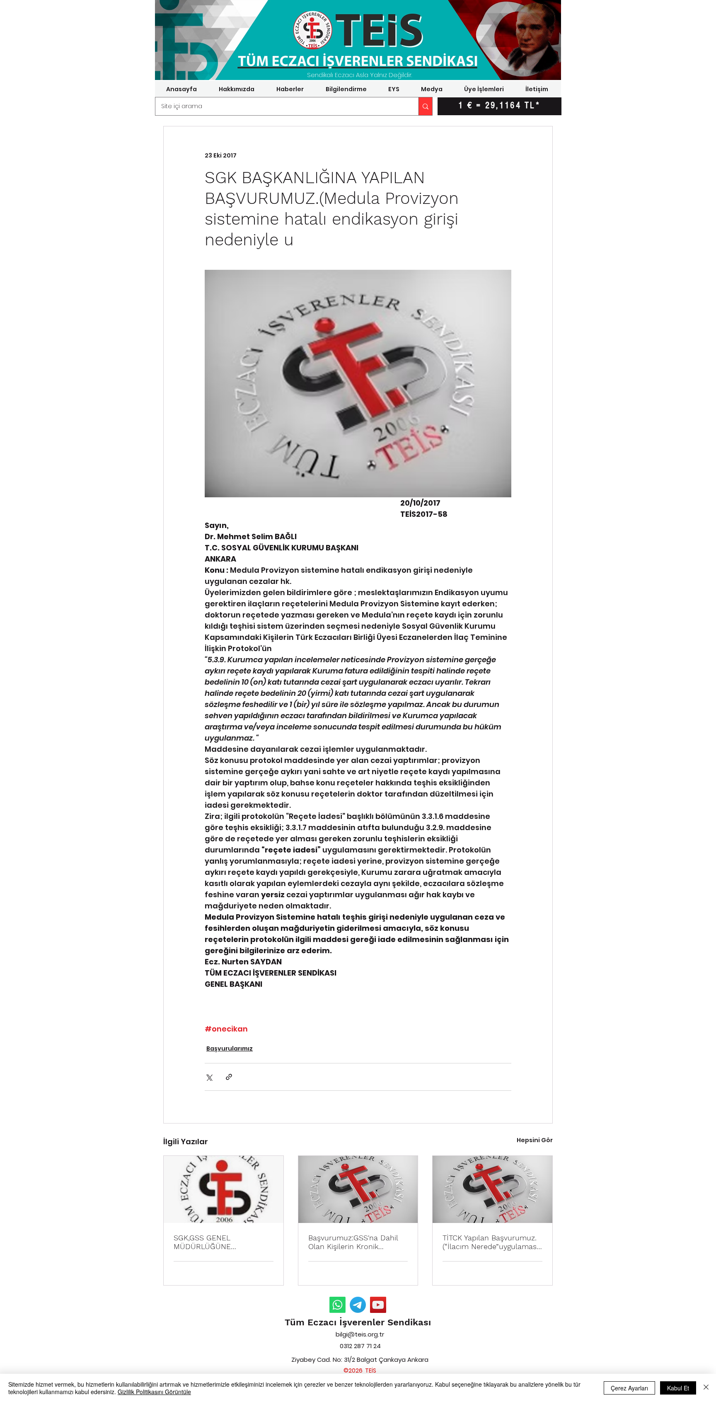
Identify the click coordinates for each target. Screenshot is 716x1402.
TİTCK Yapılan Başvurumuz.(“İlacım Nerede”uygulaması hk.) (490, 1242)
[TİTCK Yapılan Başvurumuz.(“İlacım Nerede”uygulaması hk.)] (492, 1189)
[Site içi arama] (425, 106)
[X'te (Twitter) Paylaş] (209, 1077)
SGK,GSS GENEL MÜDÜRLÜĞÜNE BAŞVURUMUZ (202, 1242)
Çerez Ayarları (629, 1388)
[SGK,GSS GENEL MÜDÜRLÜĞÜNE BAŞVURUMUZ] (223, 1189)
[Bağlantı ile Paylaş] (229, 1077)
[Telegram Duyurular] (358, 1305)
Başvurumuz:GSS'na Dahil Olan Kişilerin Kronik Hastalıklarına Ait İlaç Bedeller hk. (353, 1242)
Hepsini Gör (535, 1140)
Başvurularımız (229, 1048)
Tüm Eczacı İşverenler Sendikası (358, 1322)
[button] (236, 89)
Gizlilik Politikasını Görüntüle (154, 1391)
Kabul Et (678, 1388)
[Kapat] (706, 1387)
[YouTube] (378, 1305)
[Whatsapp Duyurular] (337, 1305)
